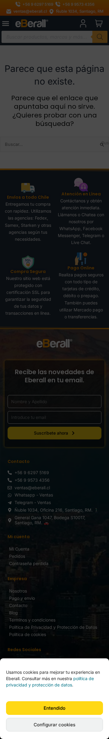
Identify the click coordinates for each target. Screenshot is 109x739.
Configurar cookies (54, 725)
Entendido (54, 708)
